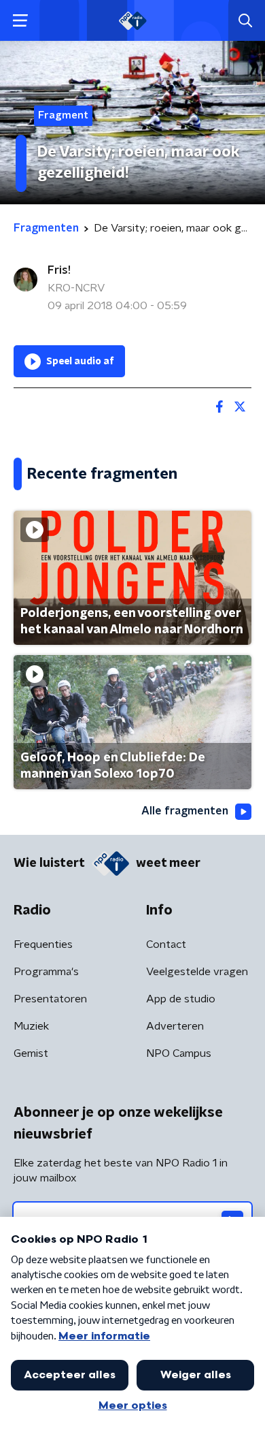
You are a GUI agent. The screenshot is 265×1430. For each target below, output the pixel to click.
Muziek (31, 1026)
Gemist (31, 1053)
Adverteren (175, 1026)
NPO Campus (178, 1053)
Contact (166, 944)
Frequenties (43, 944)
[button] (20, 20)
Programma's (46, 971)
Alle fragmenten (184, 811)
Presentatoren (50, 999)
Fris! (59, 270)
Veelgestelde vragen (197, 971)
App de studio (180, 999)
